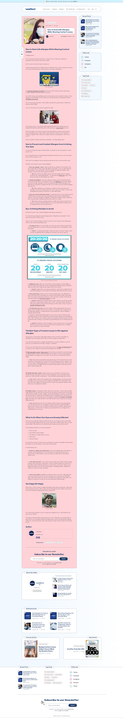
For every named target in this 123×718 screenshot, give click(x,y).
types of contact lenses (64, 347)
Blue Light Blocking (70, 9)
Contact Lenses (46, 9)
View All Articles (36, 590)
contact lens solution (44, 298)
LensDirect (39, 532)
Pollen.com (61, 175)
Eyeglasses (54, 9)
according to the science (32, 99)
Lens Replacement (80, 9)
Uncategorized (86, 96)
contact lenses (59, 128)
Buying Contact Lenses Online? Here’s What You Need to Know (47, 649)
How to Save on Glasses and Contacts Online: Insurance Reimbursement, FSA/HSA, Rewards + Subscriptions (64, 587)
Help (93, 9)
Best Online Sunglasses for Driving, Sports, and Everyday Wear (66, 614)
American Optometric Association (36, 91)
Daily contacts (44, 352)
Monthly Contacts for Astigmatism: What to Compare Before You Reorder (64, 625)
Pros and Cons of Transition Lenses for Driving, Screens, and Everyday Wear (38, 625)
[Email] (37, 537)
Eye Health (59, 542)
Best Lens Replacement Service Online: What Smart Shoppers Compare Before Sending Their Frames (92, 42)
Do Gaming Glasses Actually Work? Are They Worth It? (65, 594)
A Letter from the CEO (75, 649)
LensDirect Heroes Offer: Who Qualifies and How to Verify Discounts (65, 580)
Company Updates (87, 79)
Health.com (58, 181)
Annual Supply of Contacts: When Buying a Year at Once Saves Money (40, 614)
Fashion (93, 85)
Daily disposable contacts (33, 352)
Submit (63, 559)
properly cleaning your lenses (37, 305)
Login (88, 9)
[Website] (39, 537)
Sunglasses (61, 9)
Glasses (85, 88)
